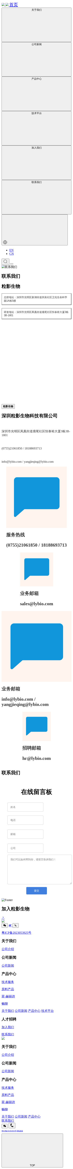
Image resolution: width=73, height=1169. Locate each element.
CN (11, 253)
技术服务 (8, 982)
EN (11, 250)
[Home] (3, 1038)
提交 (36, 890)
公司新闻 (8, 965)
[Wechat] (5, 925)
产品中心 (34, 1010)
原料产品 (8, 989)
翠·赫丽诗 (8, 996)
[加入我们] (36, 917)
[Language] (35, 229)
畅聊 (5, 1003)
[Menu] (11, 263)
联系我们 (8, 1034)
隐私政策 (20, 1131)
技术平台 (47, 1010)
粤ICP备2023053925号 (16, 932)
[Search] (5, 262)
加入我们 (8, 1027)
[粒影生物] (5, 5)
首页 (13, 4)
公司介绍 (8, 949)
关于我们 (8, 1010)
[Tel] (15, 925)
